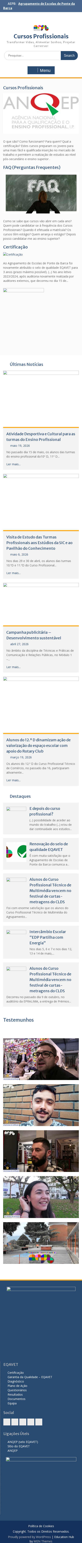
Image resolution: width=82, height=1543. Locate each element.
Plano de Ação (17, 1386)
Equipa (12, 1403)
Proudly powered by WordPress (29, 1537)
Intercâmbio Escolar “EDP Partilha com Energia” (47, 937)
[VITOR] (41, 1059)
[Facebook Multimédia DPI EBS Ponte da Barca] (14, 1422)
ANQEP (13, 1451)
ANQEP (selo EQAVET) (23, 1442)
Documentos (16, 1399)
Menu (45, 70)
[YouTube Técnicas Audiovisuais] (30, 1422)
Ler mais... (13, 464)
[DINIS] (41, 1105)
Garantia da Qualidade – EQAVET (30, 1377)
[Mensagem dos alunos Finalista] (41, 1243)
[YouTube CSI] (22, 1422)
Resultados (15, 1394)
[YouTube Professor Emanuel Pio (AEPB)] (38, 1422)
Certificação (15, 247)
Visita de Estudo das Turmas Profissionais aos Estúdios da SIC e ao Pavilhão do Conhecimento (39, 543)
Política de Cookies (41, 1526)
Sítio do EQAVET (19, 1446)
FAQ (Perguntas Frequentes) (32, 167)
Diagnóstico (16, 1381)
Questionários (17, 1390)
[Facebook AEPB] (6, 1422)
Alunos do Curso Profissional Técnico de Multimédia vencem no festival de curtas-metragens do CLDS (50, 890)
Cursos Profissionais (41, 36)
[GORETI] (41, 1197)
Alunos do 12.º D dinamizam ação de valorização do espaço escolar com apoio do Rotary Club (38, 746)
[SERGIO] (41, 1151)
